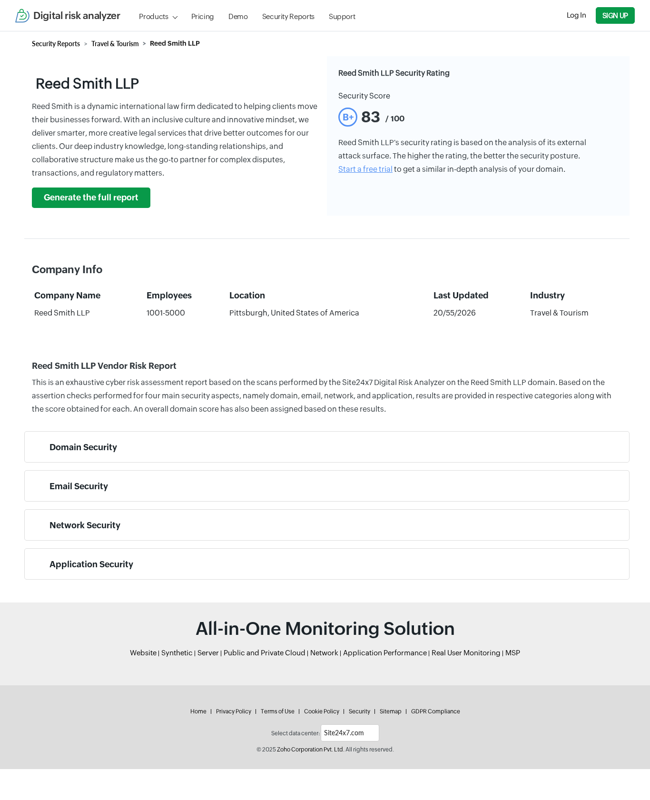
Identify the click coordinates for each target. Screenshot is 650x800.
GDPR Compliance (435, 711)
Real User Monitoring (466, 653)
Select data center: (295, 733)
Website (143, 653)
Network (324, 653)
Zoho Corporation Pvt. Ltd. (311, 749)
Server (208, 653)
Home (198, 711)
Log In (576, 15)
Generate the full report (91, 197)
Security (359, 711)
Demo (238, 16)
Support (342, 16)
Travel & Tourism (115, 44)
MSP (512, 653)
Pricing (202, 16)
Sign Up (615, 15)
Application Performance (385, 653)
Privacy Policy (233, 711)
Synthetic (177, 653)
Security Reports (288, 16)
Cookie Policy (321, 711)
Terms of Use (278, 711)
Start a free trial (365, 169)
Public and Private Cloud (264, 653)
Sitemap (391, 711)
